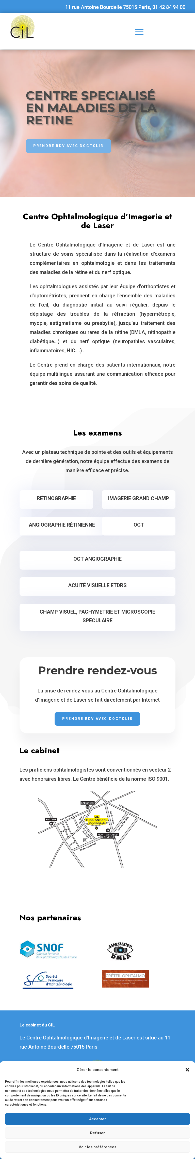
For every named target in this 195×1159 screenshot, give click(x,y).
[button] (187, 1069)
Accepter (97, 1119)
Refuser (97, 1133)
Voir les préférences (97, 1147)
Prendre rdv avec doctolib (68, 146)
